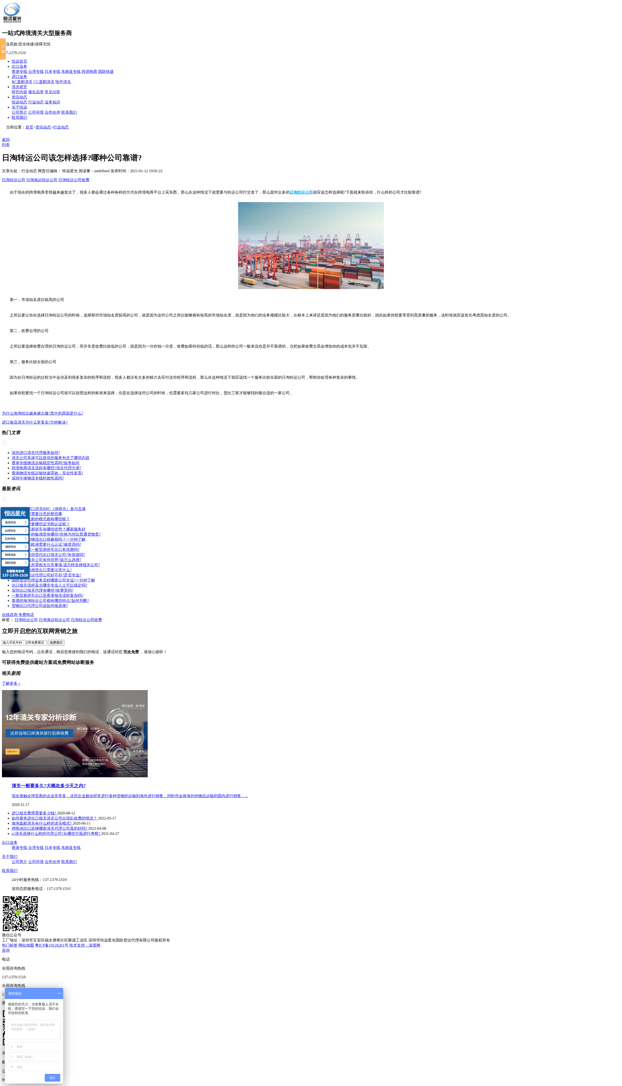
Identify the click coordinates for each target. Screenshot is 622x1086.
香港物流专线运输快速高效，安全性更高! (47, 473)
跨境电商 (89, 71)
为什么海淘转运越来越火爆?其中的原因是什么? (42, 413)
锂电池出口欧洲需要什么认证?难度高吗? (46, 544)
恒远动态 (19, 102)
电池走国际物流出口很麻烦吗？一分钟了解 (49, 539)
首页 (29, 127)
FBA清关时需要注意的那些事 (37, 514)
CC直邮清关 (44, 82)
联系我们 (69, 112)
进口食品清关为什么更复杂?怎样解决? (35, 422)
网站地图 (26, 945)
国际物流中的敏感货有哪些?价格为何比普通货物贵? (56, 534)
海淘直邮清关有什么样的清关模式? (42, 823)
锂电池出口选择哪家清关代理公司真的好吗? (50, 828)
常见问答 (52, 92)
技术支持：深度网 (84, 945)
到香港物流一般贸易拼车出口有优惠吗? (45, 549)
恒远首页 (19, 61)
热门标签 (9, 945)
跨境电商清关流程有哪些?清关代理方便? (46, 468)
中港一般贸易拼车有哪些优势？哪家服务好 (49, 529)
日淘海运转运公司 (41, 180)
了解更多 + (11, 683)
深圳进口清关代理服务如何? (36, 453)
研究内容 (19, 92)
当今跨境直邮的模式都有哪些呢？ (41, 519)
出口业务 (19, 66)
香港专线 (19, 71)
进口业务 (19, 77)
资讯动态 (19, 97)
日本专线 (52, 71)
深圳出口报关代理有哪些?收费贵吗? (42, 590)
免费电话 (26, 615)
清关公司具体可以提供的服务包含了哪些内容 (50, 458)
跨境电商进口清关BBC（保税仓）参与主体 (49, 509)
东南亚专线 (71, 71)
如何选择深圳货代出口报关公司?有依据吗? (48, 555)
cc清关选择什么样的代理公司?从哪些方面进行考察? (56, 833)
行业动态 (36, 102)
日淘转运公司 (13, 180)
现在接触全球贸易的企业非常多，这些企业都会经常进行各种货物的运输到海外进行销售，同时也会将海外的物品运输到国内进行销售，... (130, 796)
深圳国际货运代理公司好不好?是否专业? (46, 575)
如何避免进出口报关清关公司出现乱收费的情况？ (55, 818)
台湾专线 (36, 71)
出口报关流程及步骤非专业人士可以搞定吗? (49, 585)
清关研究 (19, 87)
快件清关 (63, 82)
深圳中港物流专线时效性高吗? (38, 478)
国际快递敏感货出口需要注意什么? (42, 570)
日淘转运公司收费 (73, 180)
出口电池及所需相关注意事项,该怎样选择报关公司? (56, 565)
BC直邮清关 (22, 82)
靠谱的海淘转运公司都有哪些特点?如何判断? (50, 601)
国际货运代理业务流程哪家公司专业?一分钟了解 (53, 580)
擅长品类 (36, 92)
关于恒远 (19, 107)
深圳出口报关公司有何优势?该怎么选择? (46, 560)
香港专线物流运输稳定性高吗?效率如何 (45, 463)
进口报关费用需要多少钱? (34, 813)
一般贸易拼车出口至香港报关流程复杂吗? (47, 595)
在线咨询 (9, 615)
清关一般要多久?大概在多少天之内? (49, 785)
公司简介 (19, 112)
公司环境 (36, 112)
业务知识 (52, 102)
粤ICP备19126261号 (51, 945)
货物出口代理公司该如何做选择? (40, 606)
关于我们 (9, 857)
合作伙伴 (52, 112)
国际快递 (106, 71)
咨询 (6, 950)
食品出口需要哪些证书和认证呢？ (41, 524)
